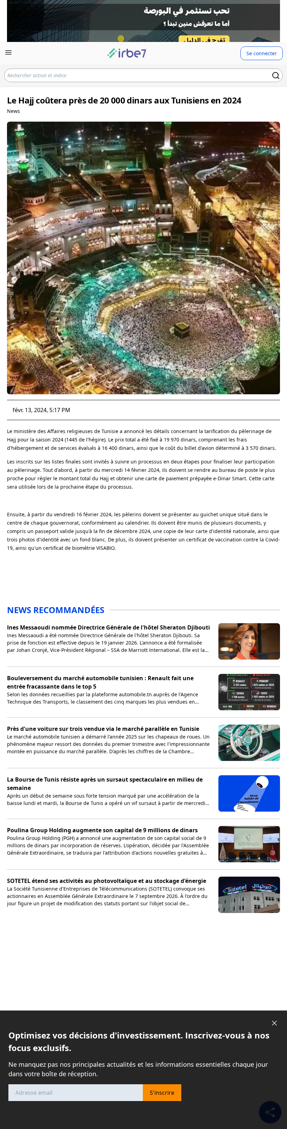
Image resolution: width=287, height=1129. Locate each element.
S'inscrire (162, 1092)
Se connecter (261, 53)
